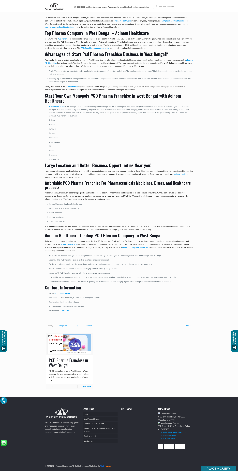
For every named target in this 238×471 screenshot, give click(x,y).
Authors (89, 326)
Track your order (90, 436)
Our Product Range (92, 419)
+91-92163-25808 (168, 435)
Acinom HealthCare (123, 21)
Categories (62, 326)
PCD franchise (63, 39)
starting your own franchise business (59, 27)
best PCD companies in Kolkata (135, 247)
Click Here (65, 311)
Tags (76, 326)
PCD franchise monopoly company (95, 48)
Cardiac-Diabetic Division (94, 424)
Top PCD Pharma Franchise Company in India (99, 430)
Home (86, 414)
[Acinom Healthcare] (54, 10)
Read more (86, 386)
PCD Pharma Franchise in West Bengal (68, 362)
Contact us (88, 441)
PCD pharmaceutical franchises (174, 21)
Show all (187, 326)
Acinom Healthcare (182, 174)
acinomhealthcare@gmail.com (173, 432)
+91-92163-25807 (168, 438)
